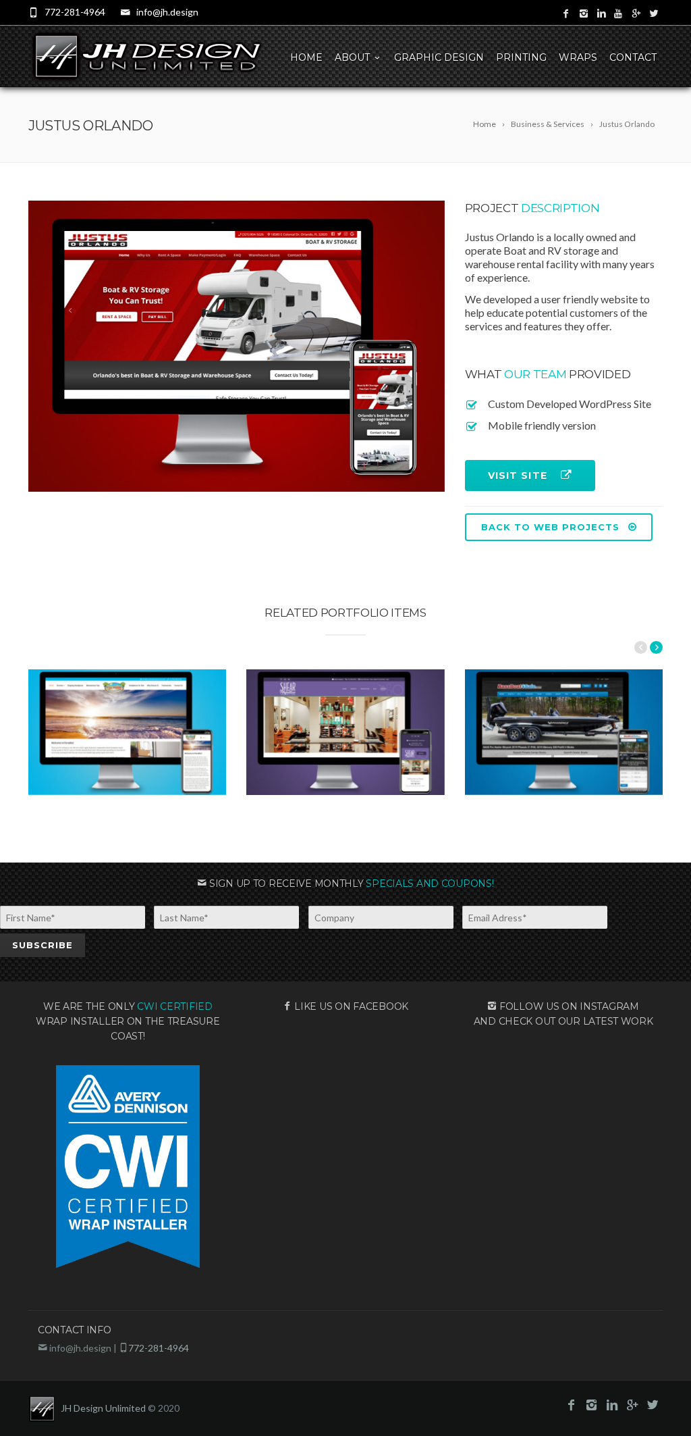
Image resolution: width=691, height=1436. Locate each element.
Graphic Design (439, 57)
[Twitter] (654, 13)
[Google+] (636, 13)
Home (306, 57)
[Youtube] (619, 13)
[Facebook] (566, 13)
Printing (521, 57)
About (352, 57)
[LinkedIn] (601, 13)
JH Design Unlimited (103, 1408)
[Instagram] (583, 13)
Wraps (578, 57)
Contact (633, 57)
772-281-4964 (75, 12)
